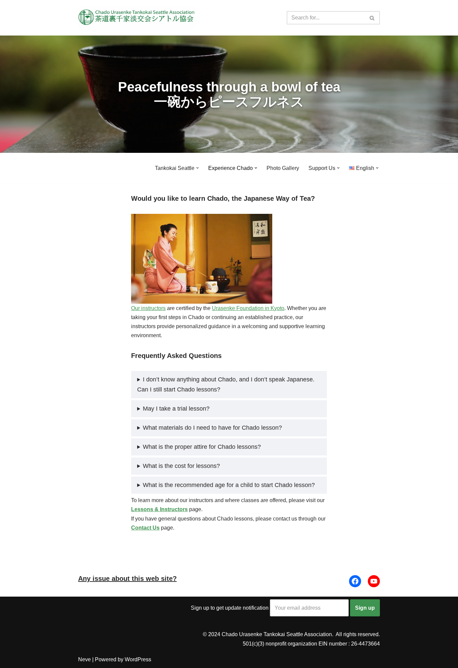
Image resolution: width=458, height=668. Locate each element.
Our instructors (148, 308)
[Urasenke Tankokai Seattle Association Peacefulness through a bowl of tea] (136, 17)
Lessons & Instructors (159, 509)
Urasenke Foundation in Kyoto (248, 308)
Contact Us (145, 528)
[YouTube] (374, 581)
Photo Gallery (283, 168)
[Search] (372, 17)
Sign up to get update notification (230, 608)
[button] (197, 168)
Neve (84, 659)
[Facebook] (355, 581)
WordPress (138, 659)
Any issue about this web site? (127, 578)
